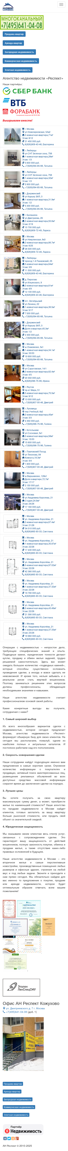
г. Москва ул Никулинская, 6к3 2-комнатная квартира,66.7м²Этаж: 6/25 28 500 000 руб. (38, 242)
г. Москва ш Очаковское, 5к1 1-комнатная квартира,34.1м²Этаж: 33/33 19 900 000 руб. (38, 350)
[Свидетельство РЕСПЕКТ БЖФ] (28, 908)
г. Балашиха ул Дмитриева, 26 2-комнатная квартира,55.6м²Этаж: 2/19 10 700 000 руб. (38, 221)
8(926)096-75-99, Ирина (37, 380)
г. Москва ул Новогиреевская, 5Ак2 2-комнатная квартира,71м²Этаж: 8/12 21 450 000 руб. (37, 135)
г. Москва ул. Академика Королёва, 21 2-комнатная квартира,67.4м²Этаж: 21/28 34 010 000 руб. (38, 522)
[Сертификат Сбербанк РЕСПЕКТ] (35, 926)
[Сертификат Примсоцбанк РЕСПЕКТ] (15, 962)
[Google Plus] (17, 1138)
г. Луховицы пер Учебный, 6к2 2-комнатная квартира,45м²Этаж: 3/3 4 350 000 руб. (37, 414)
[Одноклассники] (13, 1138)
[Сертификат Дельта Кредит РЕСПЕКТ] (15, 926)
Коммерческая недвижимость (21, 61)
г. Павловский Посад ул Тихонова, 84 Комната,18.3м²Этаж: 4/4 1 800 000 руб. (34, 457)
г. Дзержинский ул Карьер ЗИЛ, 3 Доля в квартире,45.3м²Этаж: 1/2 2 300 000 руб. (35, 328)
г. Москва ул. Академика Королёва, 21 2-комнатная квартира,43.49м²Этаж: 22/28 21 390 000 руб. (39, 608)
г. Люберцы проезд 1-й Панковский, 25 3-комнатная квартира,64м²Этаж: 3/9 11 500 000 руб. (37, 264)
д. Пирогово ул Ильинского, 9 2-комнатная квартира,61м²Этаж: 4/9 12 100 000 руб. (37, 285)
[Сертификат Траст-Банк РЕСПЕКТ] (9, 944)
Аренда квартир (13, 43)
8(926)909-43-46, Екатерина (39, 144)
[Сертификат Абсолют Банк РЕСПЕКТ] (9, 908)
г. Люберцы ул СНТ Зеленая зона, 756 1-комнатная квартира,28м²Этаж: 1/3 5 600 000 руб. (37, 156)
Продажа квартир (14, 34)
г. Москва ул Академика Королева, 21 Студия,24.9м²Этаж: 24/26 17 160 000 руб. (37, 500)
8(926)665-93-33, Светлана (38, 531)
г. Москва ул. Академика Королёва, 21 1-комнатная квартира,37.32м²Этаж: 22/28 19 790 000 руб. (39, 586)
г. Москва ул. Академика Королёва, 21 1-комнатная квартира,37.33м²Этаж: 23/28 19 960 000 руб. (39, 629)
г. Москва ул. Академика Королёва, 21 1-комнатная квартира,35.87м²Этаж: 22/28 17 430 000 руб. (39, 543)
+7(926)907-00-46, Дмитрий (38, 402)
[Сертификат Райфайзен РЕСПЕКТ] (48, 926)
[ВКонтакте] (5, 1138)
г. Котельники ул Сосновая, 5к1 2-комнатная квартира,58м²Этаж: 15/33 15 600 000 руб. (37, 436)
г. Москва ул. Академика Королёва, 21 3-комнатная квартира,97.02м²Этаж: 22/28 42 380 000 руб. (39, 565)
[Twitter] (9, 1138)
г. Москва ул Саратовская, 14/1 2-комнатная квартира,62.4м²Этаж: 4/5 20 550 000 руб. (38, 371)
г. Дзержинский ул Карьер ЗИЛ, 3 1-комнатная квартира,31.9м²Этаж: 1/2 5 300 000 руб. (38, 199)
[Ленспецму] (21, 987)
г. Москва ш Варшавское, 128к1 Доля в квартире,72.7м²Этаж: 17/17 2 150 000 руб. (35, 479)
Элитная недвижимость (17, 70)
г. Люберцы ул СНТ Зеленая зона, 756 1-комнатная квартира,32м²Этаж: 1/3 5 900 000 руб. (37, 178)
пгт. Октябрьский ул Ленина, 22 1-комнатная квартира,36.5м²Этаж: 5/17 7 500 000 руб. (38, 307)
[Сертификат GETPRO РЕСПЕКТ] (29, 944)
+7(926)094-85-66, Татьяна (38, 165)
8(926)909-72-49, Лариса (37, 230)
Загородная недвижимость (19, 52)
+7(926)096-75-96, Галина (37, 423)
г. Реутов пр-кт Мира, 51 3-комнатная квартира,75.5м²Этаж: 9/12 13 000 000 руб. (38, 393)
